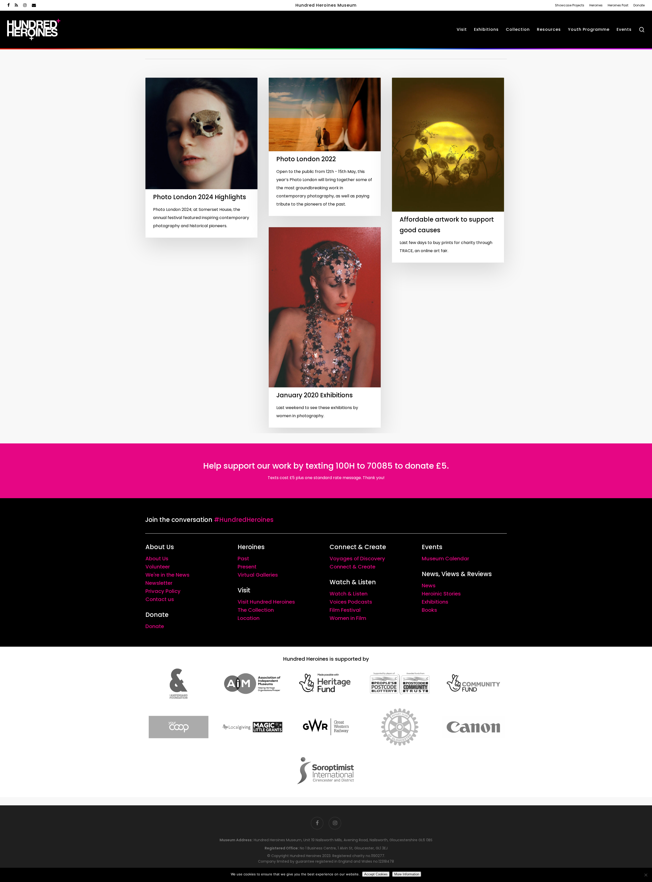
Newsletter (158, 583)
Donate (154, 626)
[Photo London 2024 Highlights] (201, 158)
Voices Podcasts (351, 601)
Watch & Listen (349, 593)
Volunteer (157, 566)
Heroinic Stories (441, 593)
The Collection (256, 610)
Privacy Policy (163, 591)
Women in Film (348, 618)
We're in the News (167, 574)
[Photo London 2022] (325, 147)
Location (249, 618)
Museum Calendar (445, 558)
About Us (156, 558)
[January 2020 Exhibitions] (325, 327)
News (429, 585)
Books (429, 610)
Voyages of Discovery (357, 558)
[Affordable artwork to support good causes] (448, 170)
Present (247, 566)
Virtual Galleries (258, 574)
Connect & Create (352, 566)
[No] (645, 874)
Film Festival (345, 610)
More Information (406, 874)
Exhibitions (435, 601)
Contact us (159, 599)
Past (243, 558)
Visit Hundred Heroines (266, 601)
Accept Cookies (376, 874)
